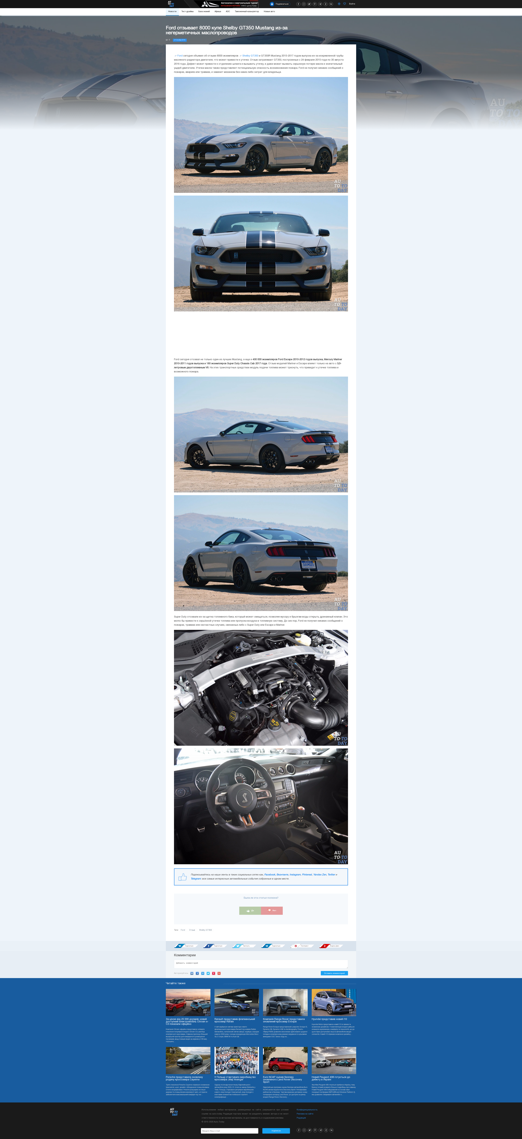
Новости (172, 11)
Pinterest (307, 875)
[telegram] (320, 4)
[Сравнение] (339, 4)
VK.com (192, 973)
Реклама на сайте (305, 1114)
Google (219, 973)
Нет (274, 910)
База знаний (204, 11)
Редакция (301, 1118)
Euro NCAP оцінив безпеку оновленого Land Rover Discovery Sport (282, 1079)
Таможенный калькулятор (247, 11)
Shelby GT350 (250, 56)
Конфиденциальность (307, 1110)
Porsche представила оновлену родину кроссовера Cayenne (184, 1078)
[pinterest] (315, 4)
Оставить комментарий (334, 973)
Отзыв (192, 930)
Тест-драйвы (187, 11)
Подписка (276, 1131)
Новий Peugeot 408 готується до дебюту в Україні (331, 1078)
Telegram (196, 879)
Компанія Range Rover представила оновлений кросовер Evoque (284, 1020)
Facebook (269, 875)
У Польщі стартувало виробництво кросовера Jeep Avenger (235, 1078)
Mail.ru (202, 973)
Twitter (331, 875)
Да (252, 910)
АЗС (228, 11)
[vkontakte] (331, 4)
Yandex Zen (319, 875)
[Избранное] (344, 4)
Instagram (295, 875)
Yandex (213, 973)
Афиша (218, 11)
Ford (180, 56)
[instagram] (304, 4)
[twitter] (309, 4)
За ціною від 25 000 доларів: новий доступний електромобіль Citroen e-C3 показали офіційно (187, 1021)
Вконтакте (282, 875)
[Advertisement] (261, 334)
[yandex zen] (326, 4)
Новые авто (269, 11)
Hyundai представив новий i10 (329, 1019)
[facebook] (298, 4)
